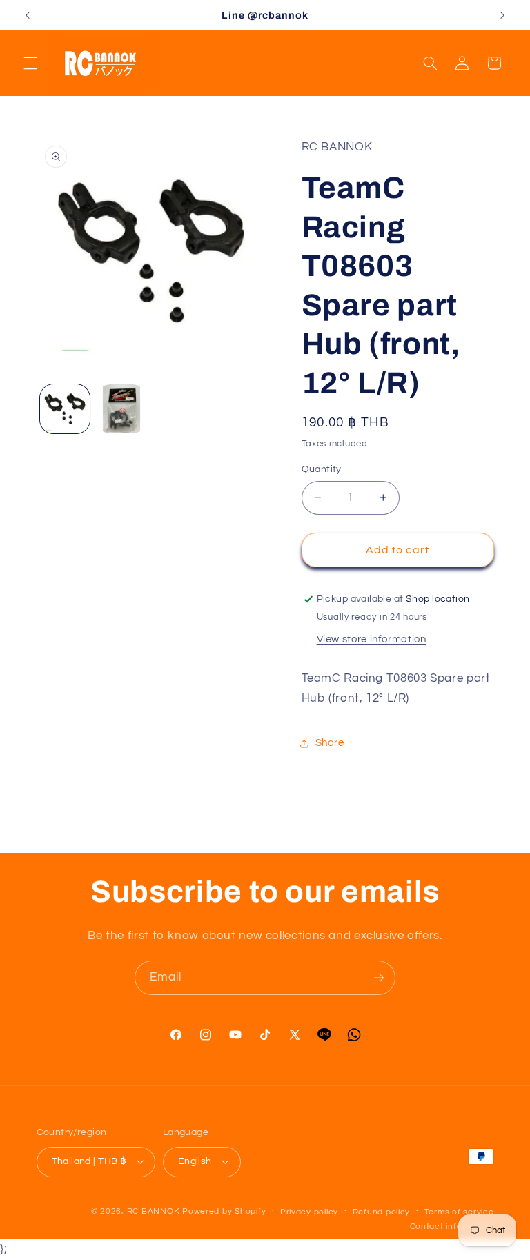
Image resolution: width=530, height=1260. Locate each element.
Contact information (452, 1226)
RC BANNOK (153, 1211)
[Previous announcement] (27, 15)
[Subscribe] (379, 977)
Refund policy (382, 1212)
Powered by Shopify (224, 1211)
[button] (30, 63)
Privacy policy (309, 1212)
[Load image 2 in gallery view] (121, 409)
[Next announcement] (502, 15)
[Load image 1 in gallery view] (65, 409)
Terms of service (459, 1212)
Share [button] (329, 743)
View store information (371, 639)
